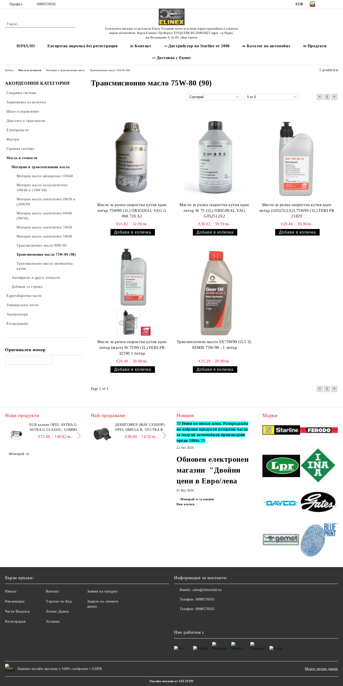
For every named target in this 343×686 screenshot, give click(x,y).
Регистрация (15, 621)
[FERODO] (319, 431)
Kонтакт (143, 46)
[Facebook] (327, 4)
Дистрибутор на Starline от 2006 (199, 46)
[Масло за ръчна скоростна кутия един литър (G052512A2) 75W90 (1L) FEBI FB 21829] (296, 155)
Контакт (52, 591)
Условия (52, 621)
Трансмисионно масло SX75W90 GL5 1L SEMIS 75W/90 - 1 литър (214, 345)
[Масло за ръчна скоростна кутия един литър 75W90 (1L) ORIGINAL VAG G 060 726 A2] (132, 155)
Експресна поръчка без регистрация (82, 46)
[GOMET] (281, 540)
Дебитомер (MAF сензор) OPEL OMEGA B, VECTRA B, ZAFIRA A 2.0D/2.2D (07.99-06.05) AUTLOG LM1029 (140, 427)
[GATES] (319, 503)
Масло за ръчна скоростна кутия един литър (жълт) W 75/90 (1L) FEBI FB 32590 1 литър (132, 347)
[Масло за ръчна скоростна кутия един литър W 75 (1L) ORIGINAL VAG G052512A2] (214, 155)
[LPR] (281, 467)
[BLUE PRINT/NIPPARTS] (319, 540)
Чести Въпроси (17, 611)
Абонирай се (19, 454)
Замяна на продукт (102, 591)
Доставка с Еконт (174, 58)
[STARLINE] (281, 431)
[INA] (319, 466)
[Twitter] (335, 4)
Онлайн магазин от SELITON (171, 681)
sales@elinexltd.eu (207, 590)
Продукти (317, 46)
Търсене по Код (59, 601)
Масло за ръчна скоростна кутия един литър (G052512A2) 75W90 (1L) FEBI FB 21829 (296, 210)
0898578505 (46, 4)
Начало (10, 591)
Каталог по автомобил (269, 46)
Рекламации (15, 601)
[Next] (77, 435)
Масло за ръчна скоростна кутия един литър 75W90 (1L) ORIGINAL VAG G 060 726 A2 (132, 210)
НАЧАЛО (26, 46)
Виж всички (186, 504)
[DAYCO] (281, 504)
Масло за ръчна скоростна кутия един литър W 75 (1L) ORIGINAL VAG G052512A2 (214, 210)
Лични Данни (57, 611)
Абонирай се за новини (197, 499)
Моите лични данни (321, 669)
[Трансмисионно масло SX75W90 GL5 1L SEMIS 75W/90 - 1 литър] (214, 292)
